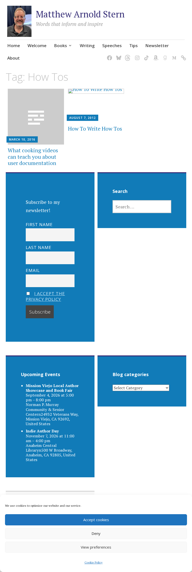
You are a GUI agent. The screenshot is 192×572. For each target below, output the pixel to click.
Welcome (37, 45)
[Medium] (173, 55)
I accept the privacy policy (45, 296)
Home (13, 45)
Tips (133, 45)
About (13, 58)
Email (33, 270)
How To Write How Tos (95, 128)
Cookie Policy (93, 562)
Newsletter (157, 45)
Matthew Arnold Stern (80, 14)
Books (60, 45)
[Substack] (182, 55)
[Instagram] (136, 55)
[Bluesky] (118, 55)
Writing (87, 45)
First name (39, 224)
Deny (96, 533)
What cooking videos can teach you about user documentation (33, 156)
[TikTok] (146, 55)
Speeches (112, 45)
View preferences (96, 547)
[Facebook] (108, 55)
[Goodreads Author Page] (164, 55)
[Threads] (127, 55)
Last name (39, 247)
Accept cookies (96, 519)
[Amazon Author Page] (155, 55)
